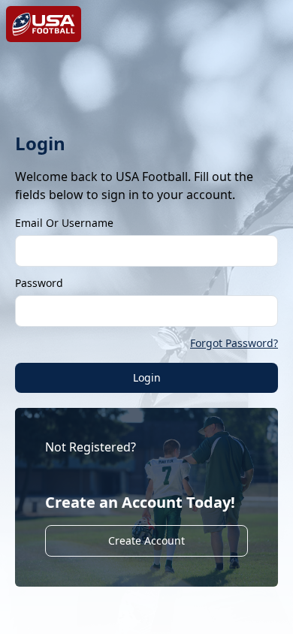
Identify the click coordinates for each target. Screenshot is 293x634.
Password (39, 283)
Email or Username (64, 223)
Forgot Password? (234, 343)
